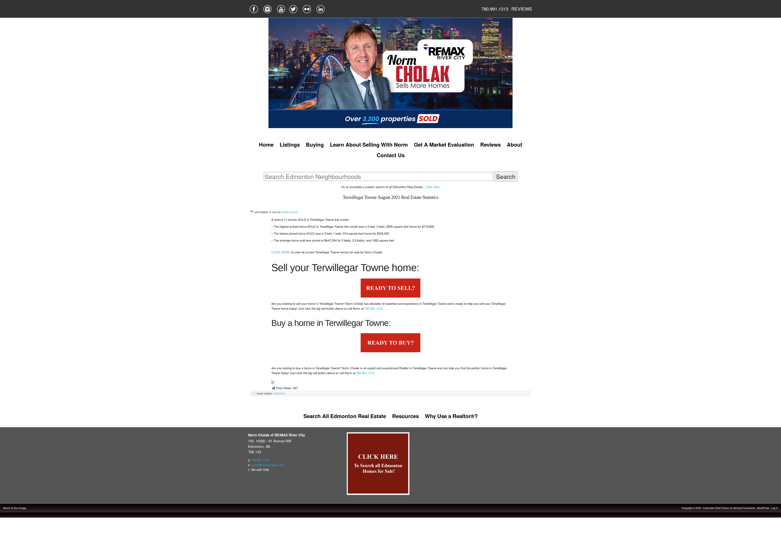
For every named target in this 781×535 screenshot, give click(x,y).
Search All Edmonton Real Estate (344, 416)
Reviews (490, 144)
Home (266, 144)
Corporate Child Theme (716, 508)
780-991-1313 (373, 308)
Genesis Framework (744, 508)
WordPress (763, 508)
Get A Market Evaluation (444, 144)
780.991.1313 (494, 8)
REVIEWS (521, 8)
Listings (290, 144)
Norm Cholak (289, 212)
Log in (774, 508)
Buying (315, 144)
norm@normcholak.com (267, 465)
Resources (405, 416)
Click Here (433, 187)
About (514, 144)
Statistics (279, 393)
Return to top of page (14, 508)
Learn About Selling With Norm (369, 144)
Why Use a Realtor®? (451, 416)
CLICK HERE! (281, 252)
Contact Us (391, 155)
